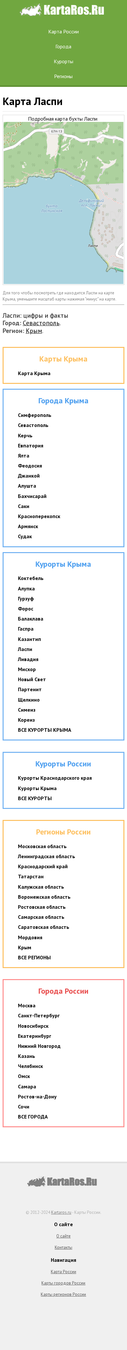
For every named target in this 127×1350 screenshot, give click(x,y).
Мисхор (27, 669)
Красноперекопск (39, 516)
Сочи (23, 1106)
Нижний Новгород (39, 1046)
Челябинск (30, 1066)
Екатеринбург (34, 1036)
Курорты (63, 61)
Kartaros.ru (61, 1212)
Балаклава (30, 618)
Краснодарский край (43, 866)
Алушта (27, 485)
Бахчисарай (32, 496)
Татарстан (31, 876)
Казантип (29, 639)
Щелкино (29, 699)
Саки (23, 506)
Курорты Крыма (37, 788)
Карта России (63, 31)
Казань (26, 1056)
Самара (27, 1086)
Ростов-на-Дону (37, 1096)
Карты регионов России (63, 1294)
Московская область (42, 846)
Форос (25, 608)
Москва (26, 1005)
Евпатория (30, 445)
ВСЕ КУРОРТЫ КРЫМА (44, 730)
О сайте (63, 1236)
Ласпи (25, 649)
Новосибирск (33, 1026)
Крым (34, 330)
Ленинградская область (46, 856)
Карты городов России (63, 1283)
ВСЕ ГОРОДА (33, 1116)
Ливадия (28, 659)
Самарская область (41, 917)
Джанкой (29, 475)
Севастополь (41, 323)
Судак (25, 536)
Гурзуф (26, 598)
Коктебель (31, 578)
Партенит (30, 689)
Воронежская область (44, 897)
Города (63, 46)
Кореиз (26, 719)
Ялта (23, 455)
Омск (24, 1076)
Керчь (25, 435)
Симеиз (26, 709)
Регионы (63, 76)
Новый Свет (32, 679)
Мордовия (30, 937)
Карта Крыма (34, 373)
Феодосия (30, 465)
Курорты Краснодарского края (55, 778)
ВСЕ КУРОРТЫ (35, 798)
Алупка (26, 588)
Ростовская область (42, 907)
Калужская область (41, 886)
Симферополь (34, 415)
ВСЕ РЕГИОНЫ (34, 957)
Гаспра (26, 628)
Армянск (28, 526)
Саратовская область (43, 927)
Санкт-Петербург (39, 1015)
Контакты (63, 1247)
